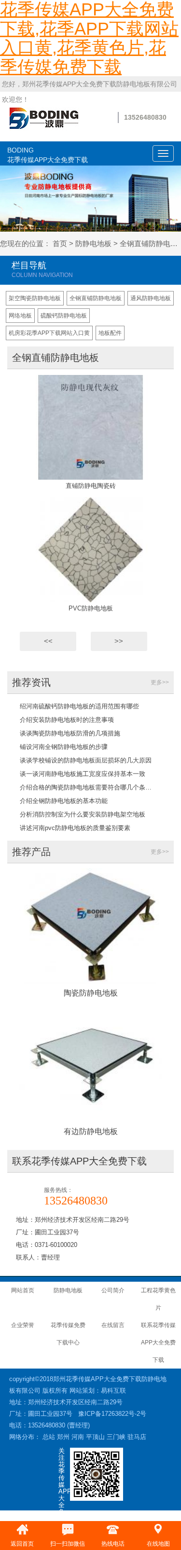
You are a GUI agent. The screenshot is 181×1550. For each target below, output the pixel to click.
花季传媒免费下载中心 (68, 1334)
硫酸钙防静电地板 (64, 315)
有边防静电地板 (91, 1131)
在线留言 (113, 1325)
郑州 (63, 1436)
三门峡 (116, 1436)
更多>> (160, 682)
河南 (77, 1436)
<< (48, 641)
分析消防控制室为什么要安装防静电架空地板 (82, 814)
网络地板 (20, 315)
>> (118, 641)
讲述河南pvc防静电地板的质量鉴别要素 (75, 827)
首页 (60, 243)
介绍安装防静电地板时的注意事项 (67, 719)
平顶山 (95, 1436)
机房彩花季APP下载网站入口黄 (49, 333)
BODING (47, 155)
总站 (48, 1436)
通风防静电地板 (150, 298)
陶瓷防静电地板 (91, 993)
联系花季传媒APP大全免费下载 (158, 1342)
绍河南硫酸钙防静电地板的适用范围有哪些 (79, 706)
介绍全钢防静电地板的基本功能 (64, 800)
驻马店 (136, 1436)
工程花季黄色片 (158, 1299)
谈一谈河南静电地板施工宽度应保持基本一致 (82, 773)
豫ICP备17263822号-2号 (112, 1413)
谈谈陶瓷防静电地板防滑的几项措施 (70, 733)
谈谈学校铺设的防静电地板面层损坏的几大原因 (86, 760)
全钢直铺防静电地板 (96, 298)
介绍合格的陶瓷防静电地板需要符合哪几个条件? (87, 787)
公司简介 (113, 1290)
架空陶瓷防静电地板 (35, 298)
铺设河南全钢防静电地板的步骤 (64, 746)
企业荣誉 (22, 1325)
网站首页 (22, 1290)
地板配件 (110, 333)
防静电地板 (93, 243)
